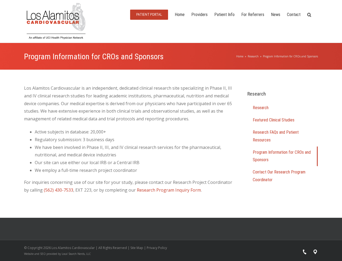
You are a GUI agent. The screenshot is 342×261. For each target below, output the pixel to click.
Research (261, 107)
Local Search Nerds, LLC (76, 254)
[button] (309, 14)
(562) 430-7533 (58, 190)
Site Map (136, 248)
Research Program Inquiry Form (169, 190)
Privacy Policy (157, 248)
